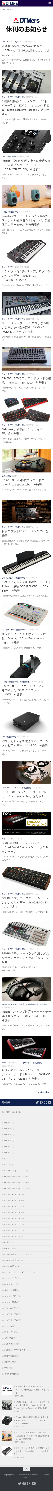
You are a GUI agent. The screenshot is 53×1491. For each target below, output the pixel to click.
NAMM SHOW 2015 (12, 1194)
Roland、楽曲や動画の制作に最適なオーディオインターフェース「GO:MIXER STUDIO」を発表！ (26, 165)
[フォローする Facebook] (41, 1102)
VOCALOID (8, 1248)
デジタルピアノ (8, 578)
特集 (6, 1368)
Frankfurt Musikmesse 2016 (15, 1182)
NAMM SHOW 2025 (12, 788)
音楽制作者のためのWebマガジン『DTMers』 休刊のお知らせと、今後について (25, 50)
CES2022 (7, 1147)
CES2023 (7, 1153)
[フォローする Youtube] (49, 1102)
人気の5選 (8, 1338)
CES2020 (7, 1141)
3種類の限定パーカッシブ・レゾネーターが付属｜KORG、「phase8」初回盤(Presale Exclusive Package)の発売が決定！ (32, 1405)
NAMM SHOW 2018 (12, 1212)
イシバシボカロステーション (16, 1254)
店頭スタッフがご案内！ (14, 1350)
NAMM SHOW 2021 (12, 1230)
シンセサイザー (8, 97)
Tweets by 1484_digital (11, 1112)
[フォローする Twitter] (37, 1102)
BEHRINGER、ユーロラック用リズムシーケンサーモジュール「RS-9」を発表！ (25, 958)
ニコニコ (8, 1326)
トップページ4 (10, 1320)
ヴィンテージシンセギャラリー (17, 1272)
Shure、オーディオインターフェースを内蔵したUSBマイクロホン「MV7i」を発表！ (26, 690)
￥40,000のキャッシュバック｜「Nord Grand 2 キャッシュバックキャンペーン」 (25, 847)
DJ (3, 788)
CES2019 (7, 1135)
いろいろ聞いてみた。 (14, 1266)
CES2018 (7, 1129)
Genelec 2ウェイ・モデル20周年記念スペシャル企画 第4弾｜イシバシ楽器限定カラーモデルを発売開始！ (26, 220)
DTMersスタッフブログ (11, 42)
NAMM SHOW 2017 (12, 1206)
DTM (4, 156)
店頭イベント (10, 1344)
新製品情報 (20, 97)
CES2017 (7, 1123)
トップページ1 (10, 1314)
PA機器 (5, 212)
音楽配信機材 (25, 682)
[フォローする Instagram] (45, 1102)
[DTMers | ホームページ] (13, 3)
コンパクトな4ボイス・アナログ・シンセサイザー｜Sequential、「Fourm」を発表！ (26, 276)
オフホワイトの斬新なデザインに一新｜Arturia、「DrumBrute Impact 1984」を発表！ (25, 638)
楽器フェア (9, 1362)
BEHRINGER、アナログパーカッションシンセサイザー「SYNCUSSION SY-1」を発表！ (25, 903)
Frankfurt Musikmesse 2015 (15, 1176)
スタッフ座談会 (11, 1302)
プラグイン (9, 1332)
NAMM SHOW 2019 (12, 1218)
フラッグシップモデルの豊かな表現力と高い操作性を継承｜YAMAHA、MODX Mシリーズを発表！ (25, 327)
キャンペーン (7, 839)
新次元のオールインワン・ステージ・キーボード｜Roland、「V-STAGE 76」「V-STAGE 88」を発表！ (26, 1074)
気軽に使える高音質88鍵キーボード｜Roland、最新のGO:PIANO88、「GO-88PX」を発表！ (26, 586)
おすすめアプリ (11, 1278)
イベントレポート (12, 1260)
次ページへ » (44, 1092)
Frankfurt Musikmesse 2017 (15, 1188)
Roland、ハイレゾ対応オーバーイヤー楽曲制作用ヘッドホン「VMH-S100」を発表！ (26, 1016)
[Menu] (50, 3)
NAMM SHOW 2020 (12, 1224)
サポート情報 (10, 1290)
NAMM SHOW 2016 (12, 1200)
